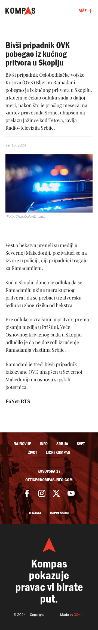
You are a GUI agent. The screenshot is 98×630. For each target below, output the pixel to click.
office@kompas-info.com (49, 480)
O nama (35, 513)
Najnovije (22, 444)
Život (32, 452)
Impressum (59, 513)
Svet (81, 444)
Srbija (62, 444)
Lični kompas (58, 452)
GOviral (79, 614)
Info (44, 444)
